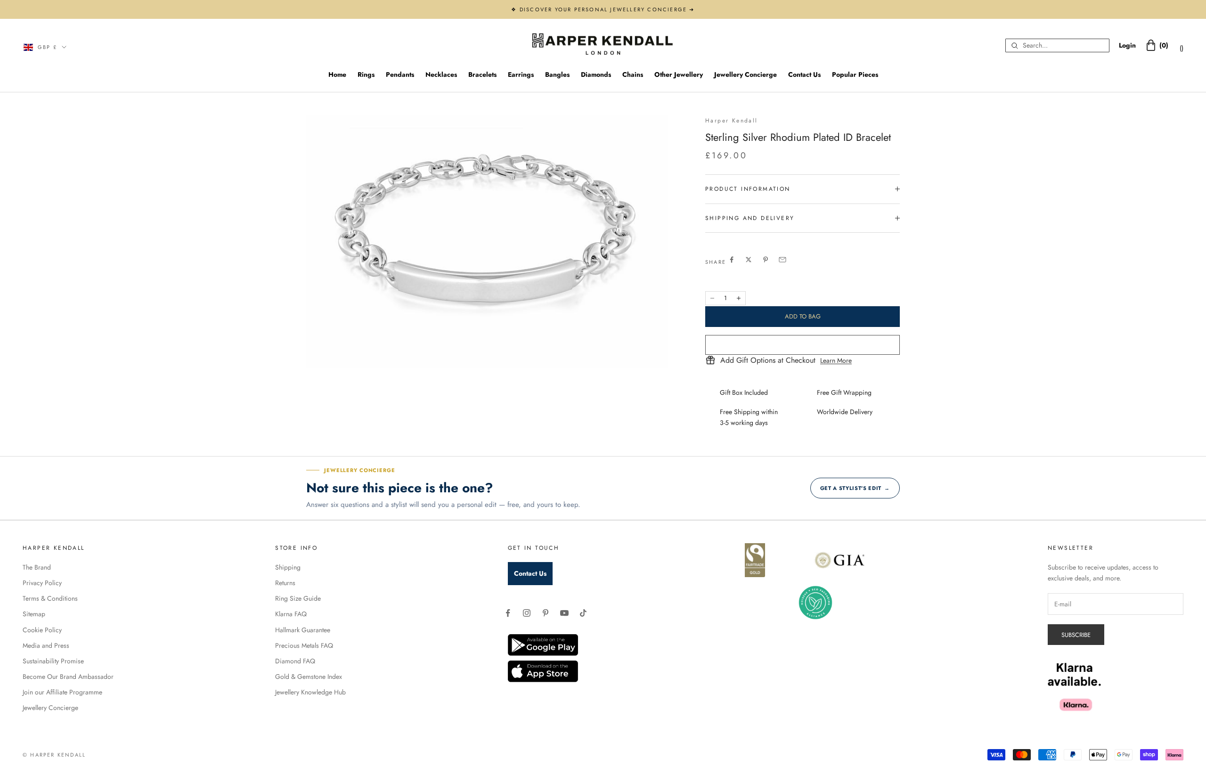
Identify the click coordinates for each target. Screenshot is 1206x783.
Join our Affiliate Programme (62, 692)
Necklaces (441, 74)
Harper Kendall (731, 120)
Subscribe (1076, 634)
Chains (632, 74)
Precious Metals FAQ (304, 645)
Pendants (400, 74)
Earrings (521, 74)
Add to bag (803, 316)
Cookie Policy (42, 630)
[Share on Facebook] (731, 259)
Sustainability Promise (53, 661)
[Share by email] (782, 259)
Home (337, 74)
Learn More (836, 360)
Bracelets (482, 74)
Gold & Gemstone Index (308, 676)
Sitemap (34, 614)
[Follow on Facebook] (508, 613)
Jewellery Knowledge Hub (310, 692)
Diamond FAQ (295, 661)
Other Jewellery (678, 74)
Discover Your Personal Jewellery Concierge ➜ (607, 9)
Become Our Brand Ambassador (68, 676)
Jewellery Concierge (745, 74)
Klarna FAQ (291, 614)
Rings (366, 74)
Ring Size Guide (298, 598)
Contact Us (804, 74)
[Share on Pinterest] (765, 259)
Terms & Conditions (50, 598)
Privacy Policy (42, 582)
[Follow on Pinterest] (545, 613)
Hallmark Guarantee (302, 630)
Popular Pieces (855, 74)
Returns (285, 582)
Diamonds (596, 74)
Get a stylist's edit (855, 488)
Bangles (557, 74)
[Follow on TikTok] (583, 613)
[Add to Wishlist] (802, 345)
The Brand (37, 567)
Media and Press (46, 645)
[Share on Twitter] (748, 259)
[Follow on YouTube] (564, 613)
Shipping (288, 567)
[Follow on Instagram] (526, 613)
